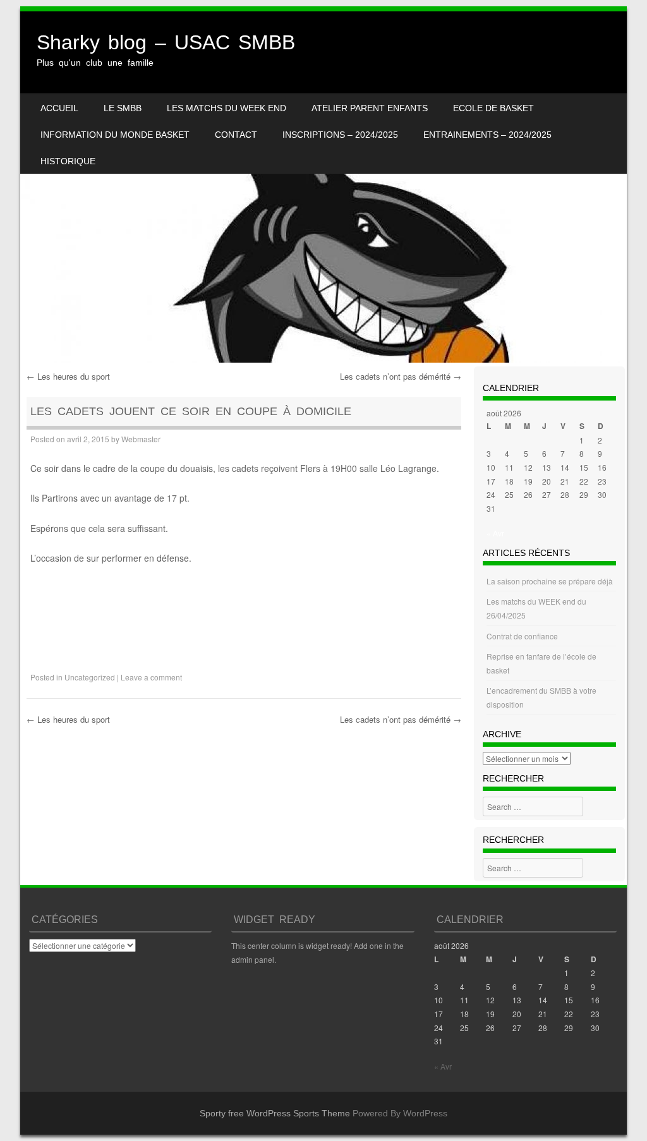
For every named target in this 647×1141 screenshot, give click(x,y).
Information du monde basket (115, 135)
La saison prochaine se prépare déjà (550, 581)
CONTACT (236, 135)
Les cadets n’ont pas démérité (400, 376)
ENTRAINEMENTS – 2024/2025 (487, 135)
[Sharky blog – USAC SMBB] (323, 187)
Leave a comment (151, 677)
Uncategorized (89, 677)
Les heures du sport (68, 376)
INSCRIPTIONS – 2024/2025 (340, 135)
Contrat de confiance (522, 636)
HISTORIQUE (67, 161)
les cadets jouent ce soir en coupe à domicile (190, 411)
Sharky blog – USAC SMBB (166, 42)
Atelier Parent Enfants (369, 108)
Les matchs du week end (226, 108)
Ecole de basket (493, 108)
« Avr (495, 533)
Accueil (59, 108)
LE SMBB (123, 108)
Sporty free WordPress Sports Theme (275, 1113)
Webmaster (140, 438)
